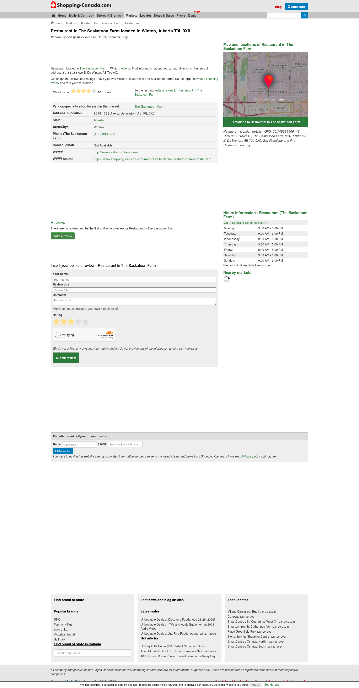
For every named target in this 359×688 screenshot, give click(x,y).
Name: (57, 444)
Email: (102, 444)
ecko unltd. (61, 629)
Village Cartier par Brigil (252, 611)
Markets (131, 15)
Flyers (181, 15)
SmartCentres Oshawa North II (256, 641)
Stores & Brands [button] (109, 15)
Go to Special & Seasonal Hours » (246, 223)
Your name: (61, 274)
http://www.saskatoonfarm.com (116, 152)
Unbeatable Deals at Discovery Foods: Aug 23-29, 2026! (178, 619)
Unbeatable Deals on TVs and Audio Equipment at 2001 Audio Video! (177, 626)
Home (62, 15)
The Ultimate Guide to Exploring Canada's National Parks (178, 651)
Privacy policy (251, 456)
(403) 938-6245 (105, 133)
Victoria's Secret (64, 634)
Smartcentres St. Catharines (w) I (258, 626)
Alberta (125, 68)
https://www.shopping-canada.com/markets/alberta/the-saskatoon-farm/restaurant (152, 158)
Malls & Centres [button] (80, 15)
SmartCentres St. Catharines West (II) (261, 621)
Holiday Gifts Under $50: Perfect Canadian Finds (173, 646)
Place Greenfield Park (251, 631)
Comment (59, 295)
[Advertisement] (126, 53)
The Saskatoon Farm (93, 68)
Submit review (66, 358)
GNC (57, 619)
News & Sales (164, 15)
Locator (145, 15)
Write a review (62, 236)
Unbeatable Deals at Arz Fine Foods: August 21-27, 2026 (178, 633)
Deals (192, 15)
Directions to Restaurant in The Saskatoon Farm (266, 122)
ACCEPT (256, 684)
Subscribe (298, 7)
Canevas (242, 616)
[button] (53, 15)
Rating (57, 315)
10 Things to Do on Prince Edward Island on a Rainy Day (178, 656)
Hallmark (59, 639)
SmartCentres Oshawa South (255, 646)
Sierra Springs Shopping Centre (258, 636)
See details (271, 684)
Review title (61, 284)
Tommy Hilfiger (64, 624)
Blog (278, 7)
